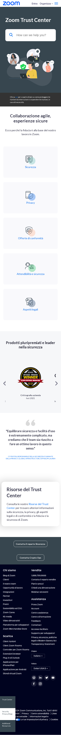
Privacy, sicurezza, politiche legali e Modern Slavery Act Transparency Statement (44, 640)
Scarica (8, 636)
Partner (6, 596)
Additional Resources (6, 724)
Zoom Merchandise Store (15, 628)
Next (57, 447)
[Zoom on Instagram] (41, 683)
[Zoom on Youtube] (53, 677)
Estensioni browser (12, 653)
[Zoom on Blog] (34, 677)
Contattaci (36, 625)
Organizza (45, 3)
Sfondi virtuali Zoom (12, 673)
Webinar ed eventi (39, 592)
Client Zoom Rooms (12, 645)
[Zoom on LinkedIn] (41, 677)
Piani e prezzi (37, 583)
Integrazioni (8, 592)
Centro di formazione (41, 616)
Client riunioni (9, 641)
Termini (15, 713)
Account (35, 608)
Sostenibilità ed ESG (12, 608)
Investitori (7, 600)
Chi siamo (9, 570)
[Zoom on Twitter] (47, 677)
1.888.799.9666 (38, 575)
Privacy (25, 713)
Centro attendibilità (40, 713)
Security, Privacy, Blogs (7, 713)
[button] (38, 656)
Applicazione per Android (14, 669)
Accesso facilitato (39, 629)
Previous (3, 447)
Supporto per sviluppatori (43, 633)
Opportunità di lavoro (13, 587)
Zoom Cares (9, 612)
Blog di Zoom (9, 575)
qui (16, 97)
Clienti (6, 579)
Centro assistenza (39, 612)
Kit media (7, 616)
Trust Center (7, 700)
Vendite (36, 570)
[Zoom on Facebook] (34, 683)
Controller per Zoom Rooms (16, 649)
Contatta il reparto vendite (43, 579)
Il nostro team (9, 583)
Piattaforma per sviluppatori (16, 624)
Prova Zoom (37, 604)
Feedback (36, 621)
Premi (6, 604)
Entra (34, 3)
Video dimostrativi (11, 620)
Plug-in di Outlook (11, 657)
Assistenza (38, 599)
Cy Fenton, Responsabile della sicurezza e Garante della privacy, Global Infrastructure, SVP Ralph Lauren (30, 457)
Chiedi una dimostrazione (43, 587)
